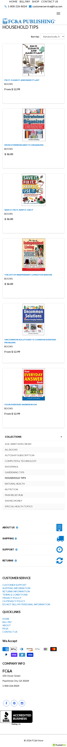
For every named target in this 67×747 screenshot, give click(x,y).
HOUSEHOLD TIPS (15, 478)
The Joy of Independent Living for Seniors (28, 274)
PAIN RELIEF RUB (14, 495)
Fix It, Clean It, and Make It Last (22, 80)
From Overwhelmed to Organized (23, 145)
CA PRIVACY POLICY (13, 601)
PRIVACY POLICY (11, 597)
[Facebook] (6, 703)
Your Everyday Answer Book (20, 404)
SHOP (35, 1)
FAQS (5, 628)
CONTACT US (49, 1)
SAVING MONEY (13, 500)
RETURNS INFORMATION (16, 591)
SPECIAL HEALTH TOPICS (19, 506)
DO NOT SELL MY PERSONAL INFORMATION (26, 604)
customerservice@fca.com (47, 6)
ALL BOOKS (11, 449)
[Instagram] (22, 703)
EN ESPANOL (12, 466)
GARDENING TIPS (14, 472)
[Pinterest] (14, 703)
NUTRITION (11, 489)
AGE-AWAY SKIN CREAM (18, 444)
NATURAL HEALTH (15, 483)
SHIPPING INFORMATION (16, 588)
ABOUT (6, 625)
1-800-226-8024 (17, 6)
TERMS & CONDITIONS (15, 594)
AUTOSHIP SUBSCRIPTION (19, 455)
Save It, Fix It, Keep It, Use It (18, 210)
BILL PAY (25, 1)
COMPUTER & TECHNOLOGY (20, 461)
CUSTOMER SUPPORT (14, 584)
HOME (13, 1)
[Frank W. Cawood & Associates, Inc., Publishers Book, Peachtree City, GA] (16, 718)
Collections (13, 436)
